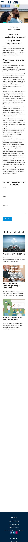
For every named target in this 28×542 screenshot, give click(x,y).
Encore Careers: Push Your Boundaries (12, 318)
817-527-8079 (15, 520)
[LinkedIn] (14, 532)
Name (4, 187)
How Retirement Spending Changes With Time (12, 285)
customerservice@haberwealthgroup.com (14, 530)
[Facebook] (11, 532)
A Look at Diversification (14, 254)
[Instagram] (16, 532)
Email (4, 196)
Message (5, 205)
